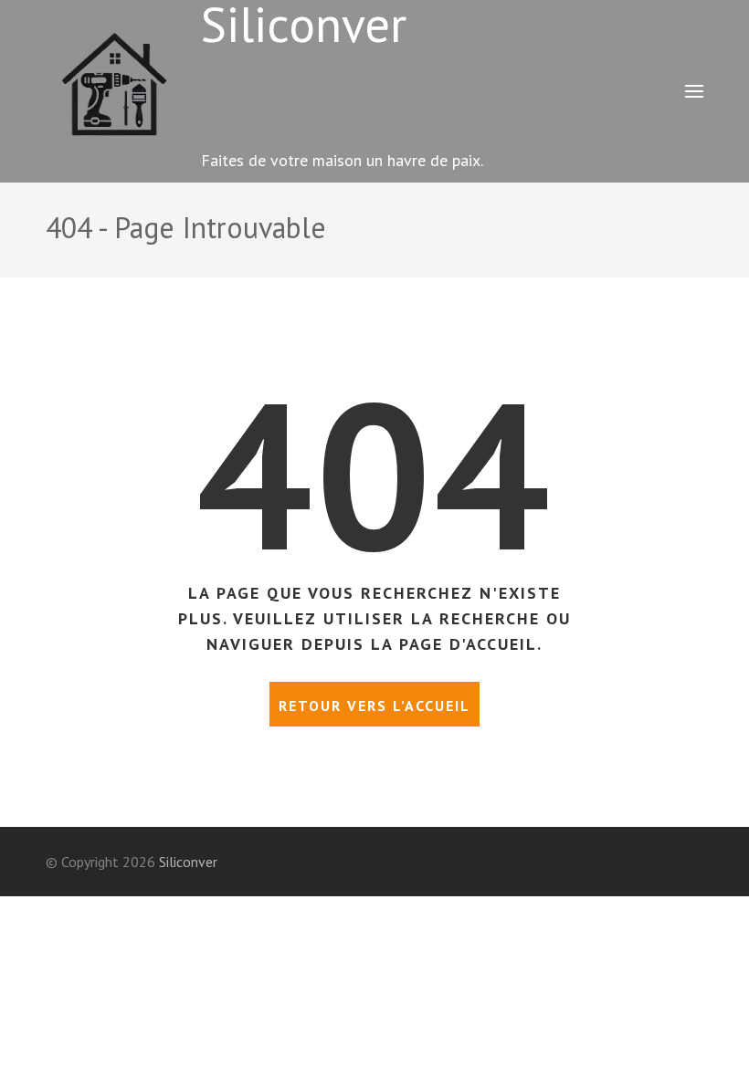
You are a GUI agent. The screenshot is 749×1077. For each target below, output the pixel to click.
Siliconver (188, 861)
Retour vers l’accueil (374, 705)
